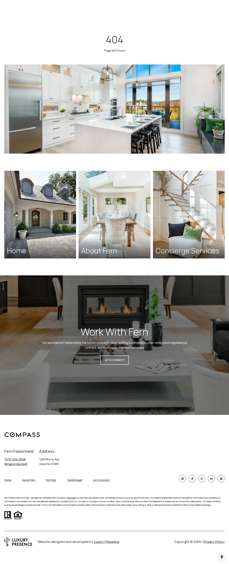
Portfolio (51, 480)
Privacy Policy (214, 542)
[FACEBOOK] (192, 478)
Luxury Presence (106, 542)
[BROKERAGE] (182, 478)
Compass (71, 497)
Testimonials (74, 480)
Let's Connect (101, 480)
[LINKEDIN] (211, 478)
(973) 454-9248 (15, 459)
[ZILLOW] (221, 478)
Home (7, 480)
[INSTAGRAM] (201, 478)
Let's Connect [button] (115, 360)
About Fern (28, 480)
